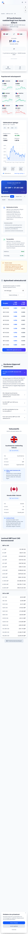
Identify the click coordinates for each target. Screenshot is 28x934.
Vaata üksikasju (13, 295)
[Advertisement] (14, 8)
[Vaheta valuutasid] (14, 34)
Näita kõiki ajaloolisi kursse (14, 350)
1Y (15, 128)
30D (8, 128)
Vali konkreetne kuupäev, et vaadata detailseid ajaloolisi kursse (11, 286)
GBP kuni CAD (9, 13)
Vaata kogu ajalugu (19, 173)
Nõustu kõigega (14, 922)
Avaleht (3, 13)
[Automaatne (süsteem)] (25, 10)
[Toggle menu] (25, 2)
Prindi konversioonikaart (15, 641)
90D (12, 128)
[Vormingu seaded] (25, 7)
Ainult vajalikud (14, 926)
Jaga (12, 196)
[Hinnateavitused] (22, 2)
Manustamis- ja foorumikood (15, 199)
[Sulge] (25, 913)
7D (4, 128)
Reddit (3, 199)
